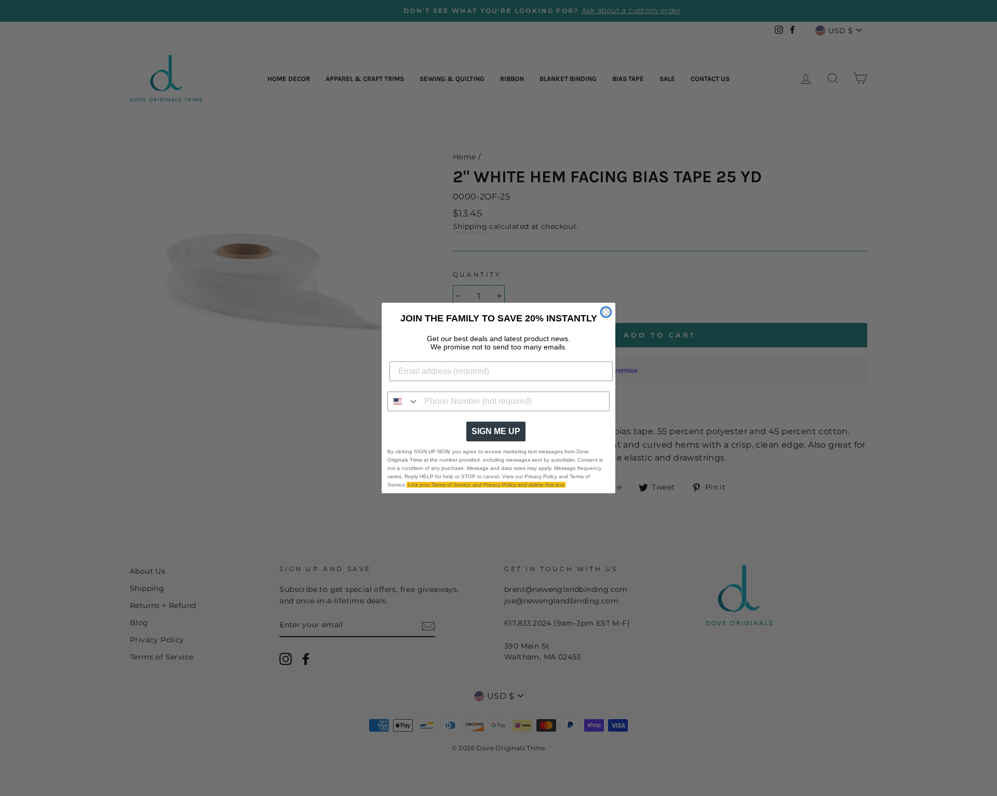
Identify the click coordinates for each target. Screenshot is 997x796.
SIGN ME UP (495, 431)
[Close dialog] (606, 312)
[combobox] (403, 401)
